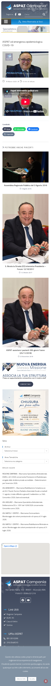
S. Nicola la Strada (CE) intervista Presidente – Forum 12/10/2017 (25, 267)
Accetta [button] (32, 679)
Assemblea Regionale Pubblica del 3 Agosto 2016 (25, 185)
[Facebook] (22, 600)
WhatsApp (20, 129)
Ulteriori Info (21, 679)
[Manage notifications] (46, 681)
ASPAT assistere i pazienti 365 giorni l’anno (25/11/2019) (25, 351)
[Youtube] (28, 600)
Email (8, 129)
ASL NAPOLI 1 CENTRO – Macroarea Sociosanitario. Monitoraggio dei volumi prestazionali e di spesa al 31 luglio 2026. (24, 516)
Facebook (34, 129)
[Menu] (5, 21)
